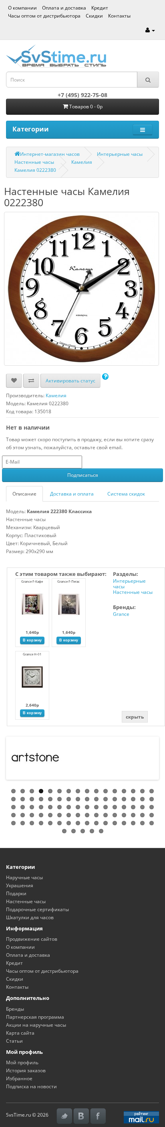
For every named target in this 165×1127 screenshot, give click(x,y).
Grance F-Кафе (32, 581)
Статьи (14, 1040)
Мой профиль (22, 1062)
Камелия (81, 162)
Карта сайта (20, 1032)
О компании (22, 7)
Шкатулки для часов (30, 917)
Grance (121, 614)
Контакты (119, 15)
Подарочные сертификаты (37, 909)
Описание (24, 493)
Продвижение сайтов (31, 939)
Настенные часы (34, 162)
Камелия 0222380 (35, 170)
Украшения (19, 885)
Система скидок (126, 493)
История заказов (26, 1070)
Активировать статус (70, 380)
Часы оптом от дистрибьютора (44, 15)
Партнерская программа (35, 1017)
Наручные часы (24, 877)
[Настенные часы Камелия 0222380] (81, 289)
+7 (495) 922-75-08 (82, 95)
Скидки (94, 15)
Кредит (99, 7)
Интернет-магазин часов (50, 154)
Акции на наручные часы (36, 1024)
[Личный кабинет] (150, 30)
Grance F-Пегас (68, 581)
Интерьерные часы (120, 154)
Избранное (19, 1078)
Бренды (15, 1009)
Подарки (16, 893)
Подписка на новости (31, 1086)
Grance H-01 (32, 654)
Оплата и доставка (64, 7)
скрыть (135, 716)
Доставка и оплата (72, 493)
